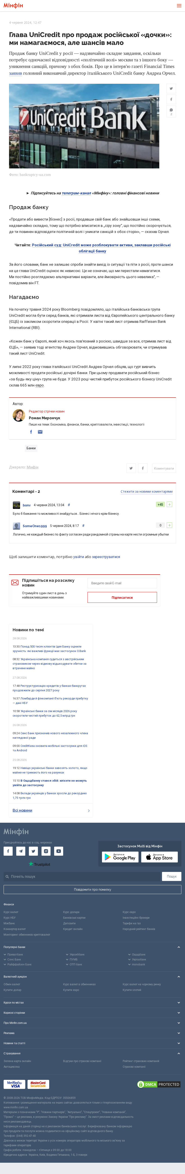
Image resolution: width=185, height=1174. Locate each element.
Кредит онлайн (73, 929)
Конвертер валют (15, 929)
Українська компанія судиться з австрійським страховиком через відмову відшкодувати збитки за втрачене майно (49, 663)
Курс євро (129, 912)
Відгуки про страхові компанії (82, 1061)
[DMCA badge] (158, 1085)
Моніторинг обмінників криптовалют (27, 934)
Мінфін (32, 467)
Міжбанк (9, 923)
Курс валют (11, 912)
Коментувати (164, 468)
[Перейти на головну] (13, 6)
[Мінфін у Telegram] (20, 851)
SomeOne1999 (35, 526)
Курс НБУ (10, 917)
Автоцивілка (12, 1066)
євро (39, 385)
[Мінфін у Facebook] (8, 851)
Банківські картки (74, 917)
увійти (78, 557)
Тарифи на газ (132, 923)
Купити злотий (132, 990)
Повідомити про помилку (92, 889)
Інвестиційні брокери (136, 917)
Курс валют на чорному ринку (142, 984)
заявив (15, 73)
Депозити (69, 923)
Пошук (172, 876)
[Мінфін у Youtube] (58, 851)
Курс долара (71, 912)
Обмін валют (12, 984)
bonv (27, 505)
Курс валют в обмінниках (79, 984)
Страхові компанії (134, 1066)
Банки (31, 448)
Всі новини (22, 810)
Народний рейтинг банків (139, 929)
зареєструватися (106, 557)
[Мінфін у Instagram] (46, 851)
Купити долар (12, 990)
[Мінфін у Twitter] (33, 851)
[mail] (40, 432)
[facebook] (31, 432)
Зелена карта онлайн (17, 1061)
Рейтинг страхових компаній (141, 1061)
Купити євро (71, 990)
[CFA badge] (61, 1084)
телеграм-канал (76, 193)
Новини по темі (28, 629)
